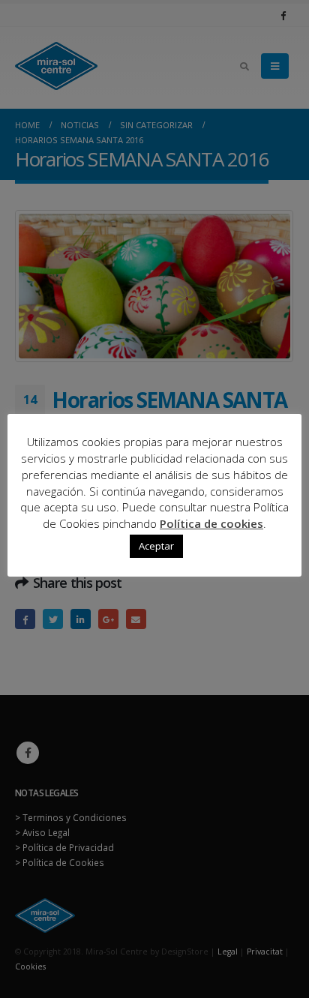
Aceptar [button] (156, 546)
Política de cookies (211, 523)
